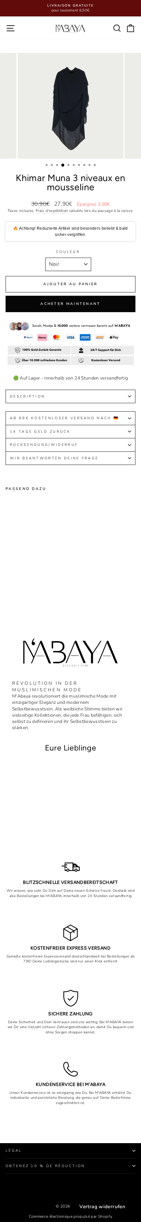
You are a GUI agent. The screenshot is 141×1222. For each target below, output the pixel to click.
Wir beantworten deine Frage (54, 458)
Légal (14, 1150)
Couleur (68, 251)
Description (27, 396)
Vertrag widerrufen (102, 1206)
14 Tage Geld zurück (40, 431)
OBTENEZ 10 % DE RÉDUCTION (45, 1166)
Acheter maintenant (70, 303)
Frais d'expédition (52, 210)
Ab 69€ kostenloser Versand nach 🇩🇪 (64, 418)
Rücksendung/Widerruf (45, 444)
